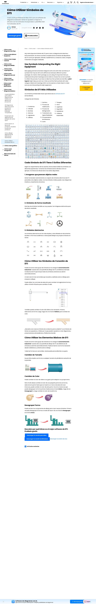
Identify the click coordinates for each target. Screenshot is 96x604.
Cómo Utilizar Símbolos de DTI (9, 141)
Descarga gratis (78, 601)
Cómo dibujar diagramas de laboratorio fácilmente (9, 135)
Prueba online (33, 36)
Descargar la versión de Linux (58, 439)
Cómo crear (32, 48)
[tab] (9, 50)
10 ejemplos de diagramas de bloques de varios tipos (10, 118)
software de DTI (60, 94)
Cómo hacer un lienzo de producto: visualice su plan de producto (10, 127)
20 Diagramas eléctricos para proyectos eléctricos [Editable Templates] (9, 108)
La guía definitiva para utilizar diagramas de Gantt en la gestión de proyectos (9, 98)
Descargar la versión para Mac (36, 435)
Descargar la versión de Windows (37, 439)
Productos (23, 2)
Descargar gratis (15, 36)
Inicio (26, 48)
